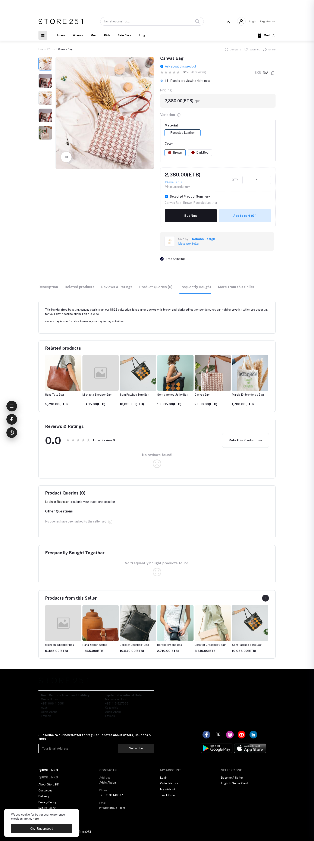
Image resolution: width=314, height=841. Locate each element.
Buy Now (190, 215)
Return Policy (47, 808)
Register (63, 501)
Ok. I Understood (41, 828)
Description (48, 287)
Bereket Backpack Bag (134, 644)
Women (78, 35)
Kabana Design (203, 239)
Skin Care (124, 35)
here (36, 818)
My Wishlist (167, 789)
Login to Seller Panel (234, 783)
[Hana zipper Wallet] (100, 623)
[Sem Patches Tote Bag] (250, 623)
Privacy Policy (47, 802)
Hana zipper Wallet (94, 644)
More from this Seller (236, 287)
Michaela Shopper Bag (97, 394)
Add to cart (245, 215)
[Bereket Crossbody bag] (213, 623)
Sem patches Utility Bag (172, 394)
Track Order (168, 795)
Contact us (45, 790)
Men (94, 35)
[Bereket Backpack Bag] (138, 623)
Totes (52, 49)
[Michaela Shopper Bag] (63, 623)
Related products (79, 287)
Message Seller (189, 243)
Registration (268, 21)
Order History (169, 783)
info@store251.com (112, 807)
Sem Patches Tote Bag (134, 394)
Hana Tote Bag (54, 394)
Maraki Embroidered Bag (248, 394)
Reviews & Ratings (116, 287)
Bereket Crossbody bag (210, 644)
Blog (142, 35)
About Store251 (48, 784)
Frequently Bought (195, 287)
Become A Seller (232, 777)
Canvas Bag (202, 394)
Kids (107, 35)
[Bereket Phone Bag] (175, 623)
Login (252, 21)
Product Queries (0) (156, 287)
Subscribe (136, 748)
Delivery (43, 796)
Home (61, 35)
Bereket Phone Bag (169, 644)
